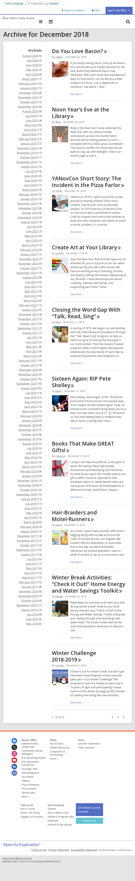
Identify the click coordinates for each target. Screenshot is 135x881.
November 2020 (28, 374)
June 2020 (30, 397)
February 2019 (29, 471)
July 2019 (32, 448)
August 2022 (30, 277)
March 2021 (31, 356)
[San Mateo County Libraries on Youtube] (14, 760)
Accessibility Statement (84, 849)
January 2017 (30, 587)
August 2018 (29, 499)
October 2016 (29, 601)
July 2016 (32, 614)
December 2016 (28, 591)
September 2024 (26, 162)
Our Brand (27, 776)
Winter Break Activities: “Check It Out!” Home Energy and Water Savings (88, 584)
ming (58, 122)
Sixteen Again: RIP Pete (81, 382)
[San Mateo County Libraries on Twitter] (14, 747)
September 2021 (28, 328)
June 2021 (32, 342)
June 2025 (32, 120)
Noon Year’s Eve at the (80, 113)
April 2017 (30, 573)
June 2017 (32, 564)
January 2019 (30, 476)
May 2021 (32, 347)
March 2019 (29, 467)
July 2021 (32, 337)
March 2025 (29, 134)
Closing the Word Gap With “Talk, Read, (86, 313)
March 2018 (31, 522)
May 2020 (31, 402)
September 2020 (26, 384)
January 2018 (28, 531)
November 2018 (28, 485)
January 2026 (28, 88)
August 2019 (30, 444)
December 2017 (27, 536)
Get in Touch (27, 808)
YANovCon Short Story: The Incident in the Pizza (86, 181)
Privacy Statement (58, 849)
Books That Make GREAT (83, 447)
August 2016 (29, 610)
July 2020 (31, 393)
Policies (26, 780)
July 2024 (31, 171)
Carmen (59, 253)
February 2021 (28, 360)
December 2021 (28, 314)
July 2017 (32, 559)
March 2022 (31, 300)
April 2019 (30, 462)
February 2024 (28, 194)
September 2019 (28, 439)
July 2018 (31, 504)
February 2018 (29, 527)
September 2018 (26, 494)
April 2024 (30, 185)
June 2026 (32, 65)
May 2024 (31, 180)
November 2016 (28, 596)
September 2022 (26, 273)
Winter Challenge (74, 656)
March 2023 (29, 245)
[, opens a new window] (22, 846)
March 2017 (29, 577)
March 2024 (29, 190)
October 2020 (28, 379)
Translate (53, 3)
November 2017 (27, 540)
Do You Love (77, 51)
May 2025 (31, 125)
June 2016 (32, 619)
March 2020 (29, 411)
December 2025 (28, 93)
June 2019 (32, 453)
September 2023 (28, 217)
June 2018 (30, 508)
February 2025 (28, 139)
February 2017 (28, 582)
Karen (58, 391)
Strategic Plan (29, 768)
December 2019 (28, 425)
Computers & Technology (57, 753)
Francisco (60, 456)
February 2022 (28, 305)
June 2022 (30, 287)
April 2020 (30, 407)
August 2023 (29, 222)
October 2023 (29, 213)
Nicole (58, 190)
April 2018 (30, 517)
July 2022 (31, 282)
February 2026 (28, 83)
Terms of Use (39, 849)
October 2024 (28, 157)
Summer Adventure (89, 743)
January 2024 (28, 199)
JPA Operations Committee (30, 763)
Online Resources (60, 747)
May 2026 (32, 70)
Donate (52, 808)
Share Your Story (30, 812)
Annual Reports (30, 772)
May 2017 (32, 568)
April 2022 (30, 296)
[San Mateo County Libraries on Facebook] (14, 741)
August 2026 (30, 56)
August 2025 (30, 111)
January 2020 (30, 420)
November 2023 (28, 208)
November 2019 (28, 430)
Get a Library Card (58, 812)
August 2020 (29, 388)
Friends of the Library (60, 824)
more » (26, 796)
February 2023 (29, 250)
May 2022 (31, 291)
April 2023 (32, 240)
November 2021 (28, 319)
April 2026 (32, 74)
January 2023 (28, 254)
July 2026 (32, 60)
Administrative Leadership (30, 745)
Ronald (59, 596)
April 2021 (32, 351)
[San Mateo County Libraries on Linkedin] (14, 766)
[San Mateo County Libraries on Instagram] (14, 754)
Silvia (58, 322)
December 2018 (27, 480)
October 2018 (28, 490)
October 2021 (28, 323)
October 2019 (29, 434)
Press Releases (31, 784)
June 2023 (32, 231)
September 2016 (26, 605)
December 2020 (28, 370)
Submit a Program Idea (61, 816)
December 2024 (27, 148)
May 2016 (32, 624)
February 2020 (29, 416)
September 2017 (26, 550)
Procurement (29, 788)
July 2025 (31, 116)
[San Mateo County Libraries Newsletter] (14, 773)
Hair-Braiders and (74, 516)
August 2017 (29, 554)
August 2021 (30, 333)
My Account (56, 743)
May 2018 (32, 513)
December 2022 (28, 259)
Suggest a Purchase (31, 816)
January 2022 (30, 310)
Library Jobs (28, 792)
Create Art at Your (84, 247)
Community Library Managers (32, 752)
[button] (73, 10)
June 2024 (30, 176)
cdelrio (59, 57)
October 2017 (28, 545)
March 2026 (29, 79)
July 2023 (32, 227)
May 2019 (31, 457)
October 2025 (28, 102)
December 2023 (27, 203)
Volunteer (53, 820)
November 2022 (28, 263)
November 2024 (27, 153)
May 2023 (31, 236)
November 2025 (28, 97)
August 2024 (29, 167)
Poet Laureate (86, 747)
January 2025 (28, 143)
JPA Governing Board (33, 757)
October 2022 (28, 268)
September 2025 (28, 106)
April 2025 (30, 130)
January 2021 (28, 365)
